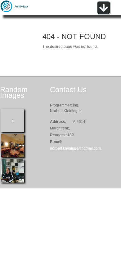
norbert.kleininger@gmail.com (75, 148)
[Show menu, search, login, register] (103, 13)
